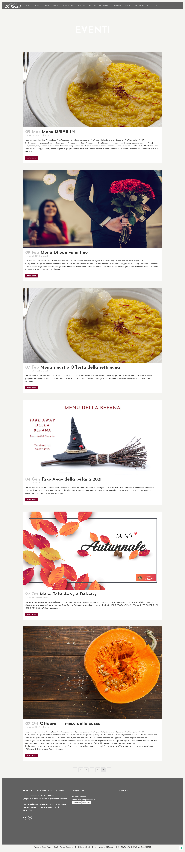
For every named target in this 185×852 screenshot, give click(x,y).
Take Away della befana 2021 (71, 479)
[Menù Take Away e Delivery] (92, 551)
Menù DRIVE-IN (58, 132)
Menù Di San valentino (64, 253)
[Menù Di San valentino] (92, 209)
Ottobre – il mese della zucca (70, 724)
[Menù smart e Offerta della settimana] (92, 325)
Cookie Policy (86, 802)
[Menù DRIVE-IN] (92, 89)
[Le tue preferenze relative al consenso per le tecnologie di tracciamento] (181, 848)
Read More (31, 158)
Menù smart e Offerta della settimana (80, 367)
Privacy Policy (77, 802)
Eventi (46, 135)
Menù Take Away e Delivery (68, 594)
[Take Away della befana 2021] (92, 437)
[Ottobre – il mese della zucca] (92, 672)
